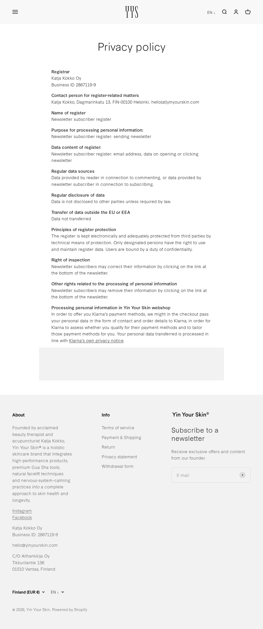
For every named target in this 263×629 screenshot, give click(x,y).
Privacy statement (119, 456)
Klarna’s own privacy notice (96, 340)
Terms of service (118, 427)
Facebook (22, 517)
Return (108, 447)
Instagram (22, 510)
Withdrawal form (118, 466)
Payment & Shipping (121, 437)
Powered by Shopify (69, 609)
